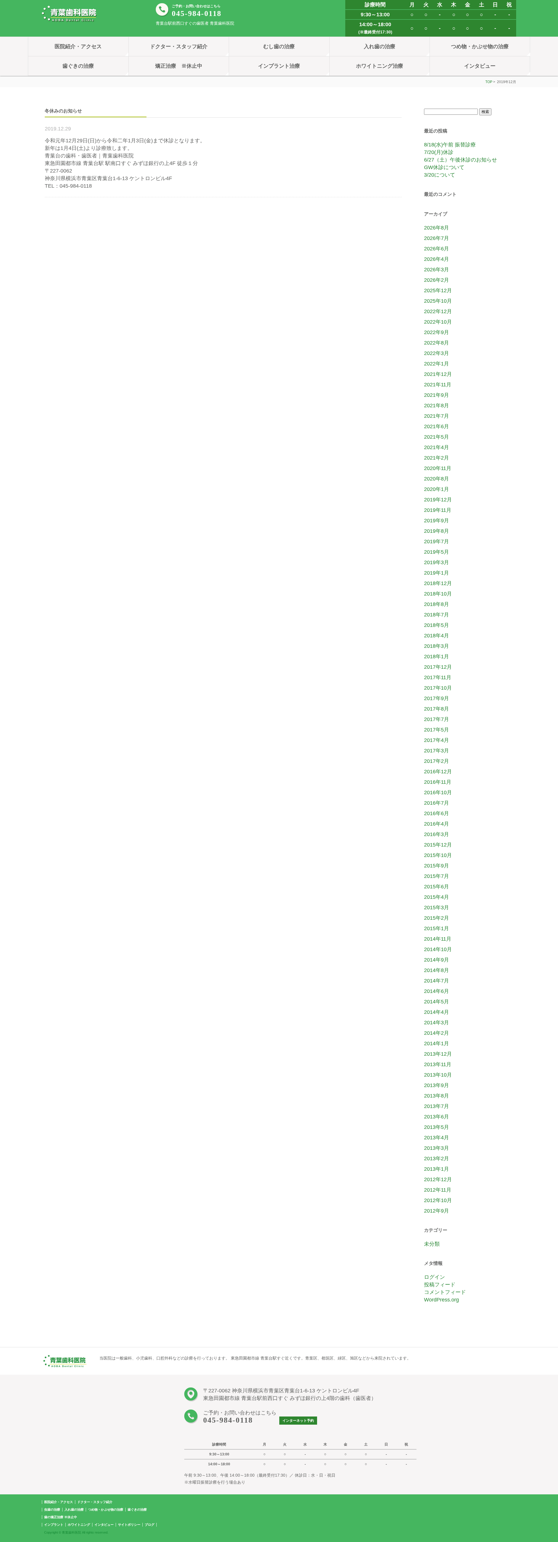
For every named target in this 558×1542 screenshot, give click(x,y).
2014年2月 (436, 1033)
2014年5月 (436, 1002)
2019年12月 (438, 500)
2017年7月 (436, 719)
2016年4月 (436, 824)
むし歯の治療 (279, 46)
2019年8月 (436, 531)
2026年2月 (436, 280)
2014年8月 (436, 970)
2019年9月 (436, 520)
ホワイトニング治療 (379, 66)
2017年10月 (438, 688)
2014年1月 (436, 1043)
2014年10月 (438, 949)
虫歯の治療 (52, 1509)
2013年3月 (436, 1148)
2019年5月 (436, 552)
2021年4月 (436, 447)
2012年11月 (437, 1190)
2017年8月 (436, 709)
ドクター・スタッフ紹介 (179, 46)
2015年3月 (436, 907)
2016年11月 (437, 782)
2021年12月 (438, 374)
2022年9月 (436, 332)
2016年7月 (436, 803)
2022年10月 (438, 322)
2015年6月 (436, 887)
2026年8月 (436, 228)
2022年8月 (436, 343)
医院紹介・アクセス (78, 46)
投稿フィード (439, 1285)
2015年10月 (438, 855)
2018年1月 (436, 656)
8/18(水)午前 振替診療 (450, 145)
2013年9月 (436, 1085)
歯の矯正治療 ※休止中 (60, 1517)
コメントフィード (445, 1292)
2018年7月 (436, 615)
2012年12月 (438, 1179)
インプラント (53, 1524)
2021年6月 (436, 426)
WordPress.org (441, 1300)
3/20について (439, 175)
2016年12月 (438, 771)
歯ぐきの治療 (78, 66)
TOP (488, 82)
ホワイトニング (79, 1524)
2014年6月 (436, 991)
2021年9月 (436, 395)
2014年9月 (436, 960)
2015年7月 (436, 876)
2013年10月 (438, 1075)
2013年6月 (436, 1117)
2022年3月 (436, 353)
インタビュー (480, 66)
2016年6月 (436, 813)
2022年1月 (436, 364)
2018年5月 (436, 625)
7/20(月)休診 (438, 152)
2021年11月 (437, 385)
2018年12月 (438, 583)
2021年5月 (436, 437)
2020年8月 (436, 479)
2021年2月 (436, 458)
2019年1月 (436, 573)
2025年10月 (438, 301)
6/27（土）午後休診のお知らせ (460, 160)
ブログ (149, 1524)
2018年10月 (438, 594)
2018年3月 (436, 646)
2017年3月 (436, 751)
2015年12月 (438, 845)
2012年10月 (438, 1200)
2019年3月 (436, 562)
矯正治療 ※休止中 (178, 66)
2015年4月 (436, 897)
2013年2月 (436, 1158)
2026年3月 (436, 269)
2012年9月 (436, 1211)
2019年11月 (437, 510)
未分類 (432, 1244)
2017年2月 (436, 761)
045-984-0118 (196, 13)
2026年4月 (436, 259)
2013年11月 (437, 1064)
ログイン (434, 1277)
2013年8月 (436, 1096)
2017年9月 (436, 698)
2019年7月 (436, 541)
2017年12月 (438, 667)
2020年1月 (436, 489)
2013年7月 (436, 1106)
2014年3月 (436, 1022)
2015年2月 (436, 918)
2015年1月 (436, 928)
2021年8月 (436, 405)
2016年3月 (436, 834)
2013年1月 (436, 1169)
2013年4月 (436, 1138)
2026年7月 (436, 238)
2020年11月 (437, 468)
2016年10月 (438, 792)
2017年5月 (436, 730)
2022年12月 (438, 311)
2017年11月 (437, 677)
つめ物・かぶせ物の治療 (480, 46)
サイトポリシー (129, 1524)
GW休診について (444, 167)
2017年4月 (436, 740)
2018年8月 (436, 604)
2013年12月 (438, 1054)
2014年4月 (436, 1012)
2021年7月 (436, 416)
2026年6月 (436, 249)
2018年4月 (436, 636)
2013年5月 (436, 1127)
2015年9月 (436, 866)
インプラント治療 (279, 66)
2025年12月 (438, 290)
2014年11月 (437, 939)
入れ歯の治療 (379, 46)
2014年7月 (436, 981)
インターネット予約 (298, 1421)
